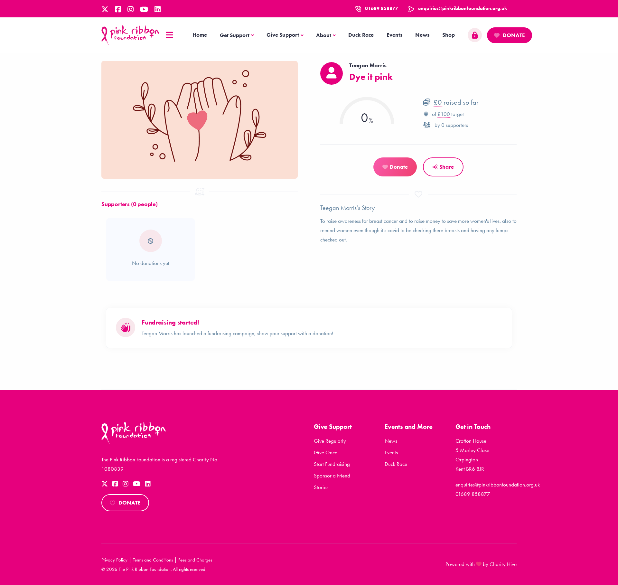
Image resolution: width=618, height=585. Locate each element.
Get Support (234, 35)
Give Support (283, 34)
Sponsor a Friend (332, 475)
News (422, 34)
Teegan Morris (367, 65)
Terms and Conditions (153, 560)
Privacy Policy (114, 560)
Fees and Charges (195, 560)
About (323, 35)
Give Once (325, 452)
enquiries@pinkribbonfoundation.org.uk (462, 8)
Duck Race (361, 34)
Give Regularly (330, 440)
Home (199, 34)
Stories (321, 487)
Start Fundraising (332, 463)
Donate (514, 35)
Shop (448, 34)
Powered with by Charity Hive (481, 564)
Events (394, 34)
